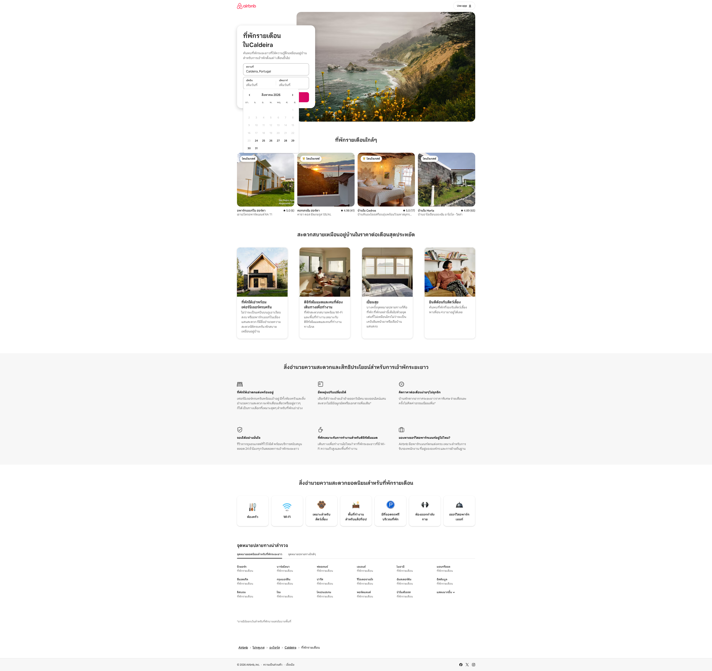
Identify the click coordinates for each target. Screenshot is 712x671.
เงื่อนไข (290, 664)
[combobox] (276, 71)
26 (270, 140)
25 (263, 140)
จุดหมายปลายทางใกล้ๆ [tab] (302, 554)
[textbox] (259, 85)
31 (256, 148)
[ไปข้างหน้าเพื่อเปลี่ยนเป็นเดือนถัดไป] (292, 95)
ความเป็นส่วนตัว (272, 664)
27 (278, 140)
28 (285, 140)
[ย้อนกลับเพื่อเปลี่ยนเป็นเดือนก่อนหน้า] (250, 95)
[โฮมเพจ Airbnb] (246, 6)
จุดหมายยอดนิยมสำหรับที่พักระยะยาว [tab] (259, 554)
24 (256, 140)
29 (292, 140)
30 (249, 148)
